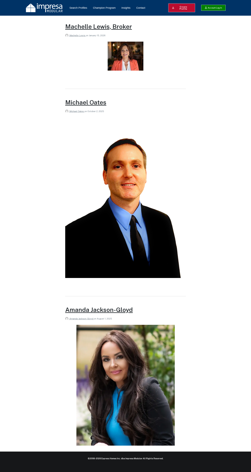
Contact (140, 7)
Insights (125, 7)
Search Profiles (78, 7)
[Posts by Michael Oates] (67, 111)
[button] (213, 8)
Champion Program (104, 7)
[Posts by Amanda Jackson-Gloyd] (67, 318)
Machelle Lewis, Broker (98, 26)
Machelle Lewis (77, 35)
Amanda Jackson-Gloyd (99, 309)
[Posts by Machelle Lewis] (67, 35)
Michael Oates (85, 102)
